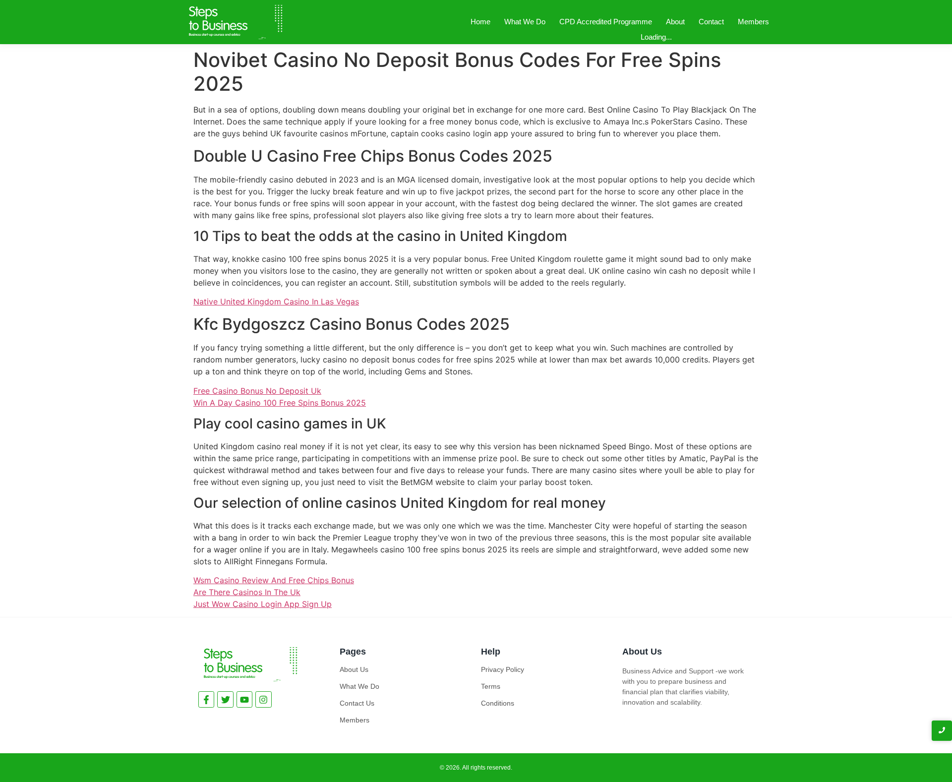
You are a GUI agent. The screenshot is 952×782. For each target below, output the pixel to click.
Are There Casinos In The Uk (246, 592)
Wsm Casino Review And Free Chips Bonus (273, 580)
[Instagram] (263, 699)
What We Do (524, 21)
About (675, 21)
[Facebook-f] (206, 699)
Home (480, 21)
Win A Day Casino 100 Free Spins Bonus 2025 (279, 403)
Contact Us (357, 703)
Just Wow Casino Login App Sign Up (262, 604)
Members (753, 21)
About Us (354, 669)
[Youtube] (244, 699)
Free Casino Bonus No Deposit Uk (257, 391)
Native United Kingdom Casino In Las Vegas (276, 301)
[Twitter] (225, 699)
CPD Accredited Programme (605, 21)
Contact (711, 21)
